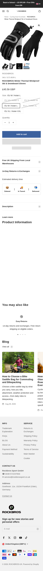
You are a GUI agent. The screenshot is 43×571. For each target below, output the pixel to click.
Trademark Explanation (7, 430)
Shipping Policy (30, 436)
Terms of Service (31, 449)
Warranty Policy (30, 440)
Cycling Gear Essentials (17, 17)
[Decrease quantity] (5, 122)
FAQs (4, 436)
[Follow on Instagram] (14, 537)
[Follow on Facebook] (3, 537)
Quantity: (6, 118)
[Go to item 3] (19, 66)
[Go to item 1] (5, 66)
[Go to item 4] (26, 66)
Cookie (27, 458)
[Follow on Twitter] (9, 537)
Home (6, 17)
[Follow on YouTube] (20, 537)
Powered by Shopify (31, 564)
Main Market (29, 454)
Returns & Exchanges (29, 430)
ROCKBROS (8, 73)
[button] (21, 142)
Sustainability (8, 454)
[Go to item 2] (12, 66)
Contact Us (7, 496)
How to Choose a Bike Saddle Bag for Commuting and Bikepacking (17, 379)
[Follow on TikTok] (26, 537)
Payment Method (9, 449)
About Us (6, 445)
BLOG (5, 440)
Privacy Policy (30, 445)
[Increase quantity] (13, 122)
